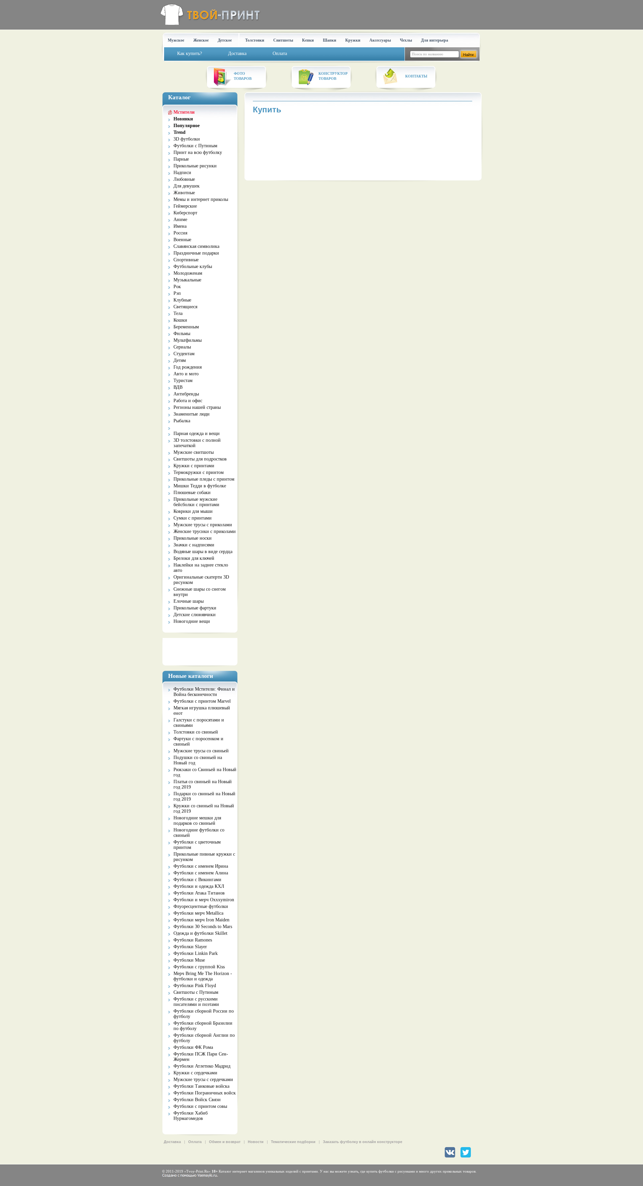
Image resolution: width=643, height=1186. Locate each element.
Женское (201, 40)
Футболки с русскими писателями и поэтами (196, 1001)
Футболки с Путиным (195, 145)
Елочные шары (188, 601)
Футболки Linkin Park (195, 953)
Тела (178, 313)
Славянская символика (196, 246)
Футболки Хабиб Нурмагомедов (190, 1116)
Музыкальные (187, 279)
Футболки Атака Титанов (199, 893)
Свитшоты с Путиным (195, 992)
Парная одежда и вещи (196, 433)
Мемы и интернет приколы (200, 199)
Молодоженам (187, 273)
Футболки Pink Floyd (194, 985)
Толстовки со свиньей (195, 732)
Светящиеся (185, 306)
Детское (225, 40)
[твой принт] (208, 14)
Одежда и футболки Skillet (200, 933)
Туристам (183, 380)
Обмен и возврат (224, 1142)
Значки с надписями (193, 544)
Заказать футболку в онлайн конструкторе (362, 1142)
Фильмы (181, 333)
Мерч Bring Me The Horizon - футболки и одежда (202, 976)
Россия (180, 232)
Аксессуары (380, 40)
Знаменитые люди (191, 414)
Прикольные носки (192, 538)
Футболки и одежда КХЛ (198, 886)
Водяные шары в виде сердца (202, 551)
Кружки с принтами (193, 465)
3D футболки (186, 139)
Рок (177, 286)
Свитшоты (283, 40)
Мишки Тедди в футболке (199, 485)
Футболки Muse (189, 960)
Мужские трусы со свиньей (201, 750)
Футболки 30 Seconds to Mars (202, 926)
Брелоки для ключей (193, 558)
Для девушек (186, 185)
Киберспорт (185, 212)
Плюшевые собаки (192, 492)
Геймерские (185, 206)
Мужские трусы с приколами (202, 524)
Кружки (352, 40)
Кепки (308, 40)
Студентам (184, 353)
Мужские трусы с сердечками (203, 1079)
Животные (184, 192)
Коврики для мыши (193, 511)
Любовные (184, 179)
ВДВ (178, 387)
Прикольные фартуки (194, 607)
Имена (180, 226)
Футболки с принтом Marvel (202, 701)
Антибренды (186, 393)
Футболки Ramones (192, 939)
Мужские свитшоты (193, 452)
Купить (267, 109)
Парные (181, 159)
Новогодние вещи (191, 621)
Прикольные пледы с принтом (203, 479)
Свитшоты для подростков (200, 459)
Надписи (182, 172)
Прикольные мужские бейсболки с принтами (196, 502)
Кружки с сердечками (195, 1072)
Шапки (329, 40)
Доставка (172, 1142)
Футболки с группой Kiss (199, 966)
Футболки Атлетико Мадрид (201, 1066)
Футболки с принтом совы (200, 1106)
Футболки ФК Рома (193, 1047)
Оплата (195, 1142)
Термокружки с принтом (198, 472)
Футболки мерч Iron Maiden (201, 919)
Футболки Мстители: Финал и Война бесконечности (204, 692)
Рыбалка (181, 420)
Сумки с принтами (192, 518)
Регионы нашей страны (197, 407)
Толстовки (254, 40)
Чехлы (406, 40)
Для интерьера (434, 40)
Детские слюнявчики (194, 614)
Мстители (184, 112)
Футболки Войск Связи (197, 1099)
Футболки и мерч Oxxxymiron (203, 899)
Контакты (416, 76)
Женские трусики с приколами (204, 531)
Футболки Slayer (190, 946)
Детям (179, 360)
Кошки (180, 320)
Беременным (186, 326)
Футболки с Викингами (197, 879)
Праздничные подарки (196, 253)
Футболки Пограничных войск (204, 1092)
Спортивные (186, 259)
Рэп (177, 293)
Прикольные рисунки (195, 165)
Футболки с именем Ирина (200, 866)
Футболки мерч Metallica (198, 913)
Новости (256, 1142)
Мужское (176, 40)
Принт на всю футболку (197, 152)
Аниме (180, 219)
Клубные (182, 300)
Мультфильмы (187, 340)
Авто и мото (186, 373)
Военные (182, 239)
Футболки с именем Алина (200, 872)
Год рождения (187, 367)
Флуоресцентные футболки (200, 906)
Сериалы (182, 346)
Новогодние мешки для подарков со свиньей (197, 820)
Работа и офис (187, 400)
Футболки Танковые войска (201, 1086)
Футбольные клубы (192, 266)
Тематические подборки (293, 1142)
